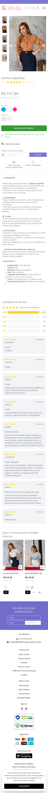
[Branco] (5, 587)
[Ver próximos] (44, 568)
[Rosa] (32, 587)
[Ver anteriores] (4, 568)
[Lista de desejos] (25, 8)
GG (10, 119)
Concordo (24, 786)
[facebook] (22, 708)
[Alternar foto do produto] (20, 567)
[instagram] (26, 708)
